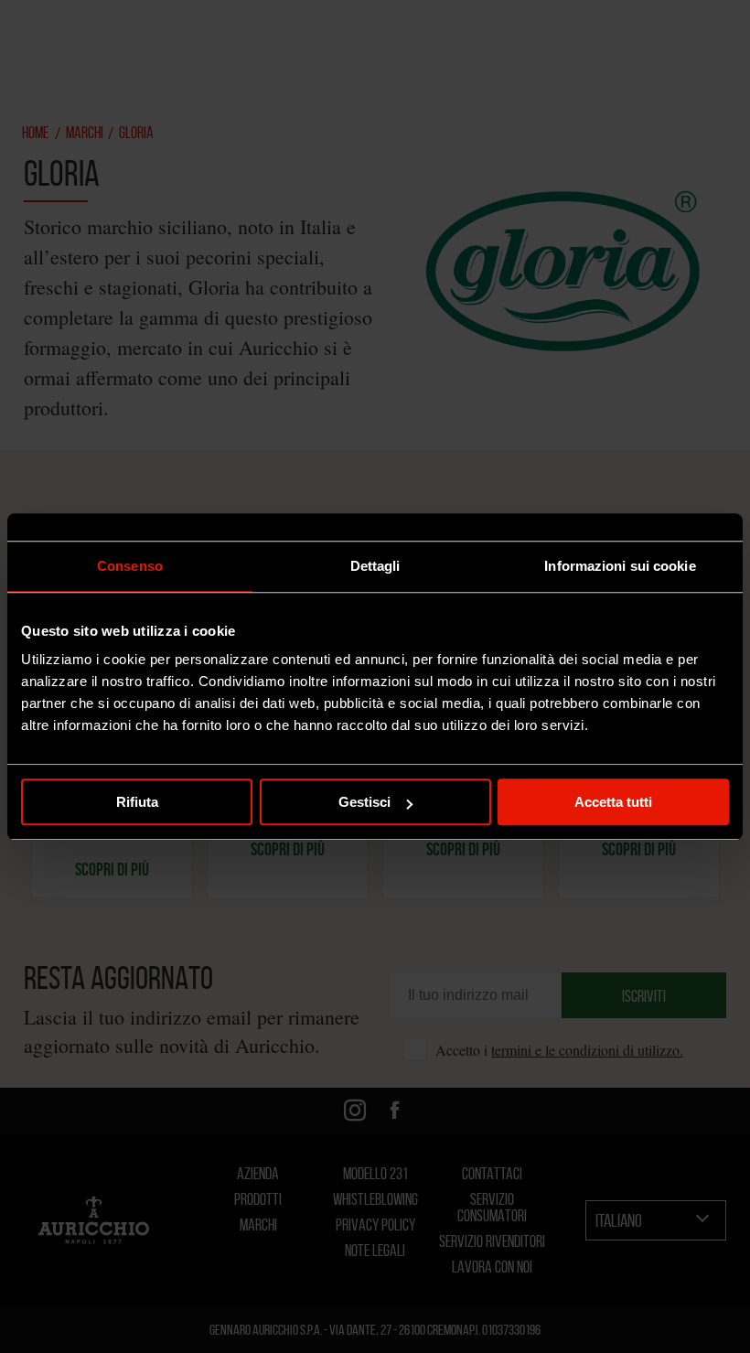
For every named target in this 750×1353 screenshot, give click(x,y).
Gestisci (364, 802)
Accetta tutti (613, 802)
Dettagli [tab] (375, 566)
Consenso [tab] (130, 566)
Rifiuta (137, 802)
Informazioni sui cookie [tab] (619, 566)
